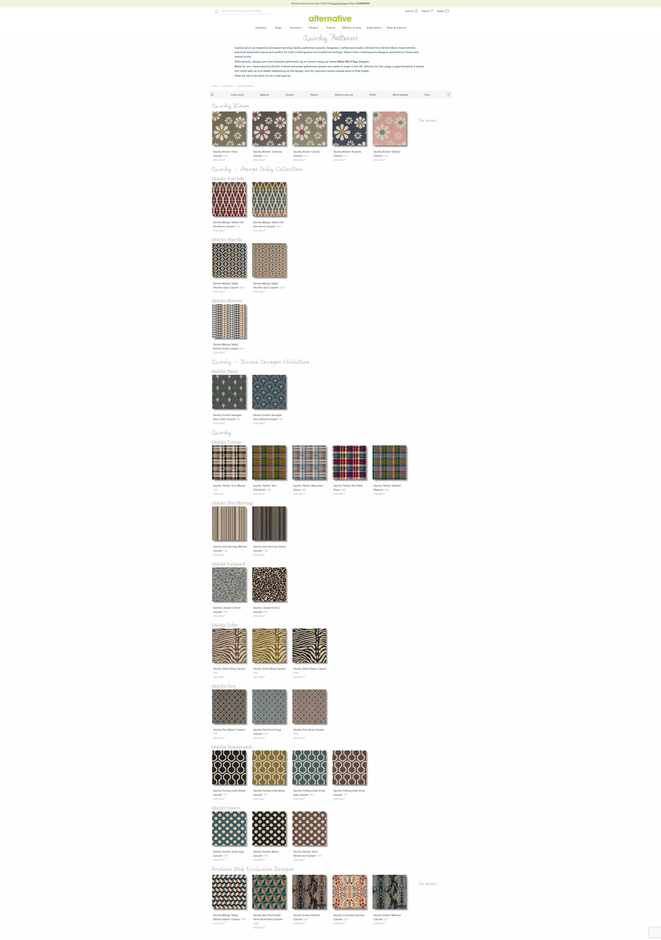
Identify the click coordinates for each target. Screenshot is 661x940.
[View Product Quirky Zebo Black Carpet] (310, 647)
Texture (289, 94)
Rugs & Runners (339, 3)
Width (373, 94)
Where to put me (344, 94)
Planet (331, 27)
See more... (430, 120)
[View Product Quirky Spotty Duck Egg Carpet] (230, 830)
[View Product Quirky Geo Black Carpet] (230, 708)
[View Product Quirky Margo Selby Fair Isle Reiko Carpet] (230, 201)
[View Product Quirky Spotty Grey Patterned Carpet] (310, 830)
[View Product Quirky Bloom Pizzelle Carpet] (350, 130)
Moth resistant (400, 94)
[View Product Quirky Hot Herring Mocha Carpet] (230, 525)
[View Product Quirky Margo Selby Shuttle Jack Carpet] (270, 261)
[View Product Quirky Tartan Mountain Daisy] (310, 464)
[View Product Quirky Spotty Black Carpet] (270, 830)
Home (215, 85)
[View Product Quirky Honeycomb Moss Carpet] (270, 769)
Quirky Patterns (245, 85)
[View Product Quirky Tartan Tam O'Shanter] (270, 464)
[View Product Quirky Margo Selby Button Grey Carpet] (230, 323)
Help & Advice (396, 27)
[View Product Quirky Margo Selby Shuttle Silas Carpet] (230, 261)
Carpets (260, 27)
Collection (227, 85)
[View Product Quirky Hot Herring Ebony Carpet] (270, 525)
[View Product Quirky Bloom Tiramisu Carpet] (270, 130)
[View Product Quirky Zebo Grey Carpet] (230, 647)
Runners (295, 27)
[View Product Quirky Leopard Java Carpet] (270, 586)
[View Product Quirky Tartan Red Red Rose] (350, 464)
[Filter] (212, 94)
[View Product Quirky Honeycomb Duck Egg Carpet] (310, 769)
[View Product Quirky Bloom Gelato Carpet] (390, 130)
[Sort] (449, 94)
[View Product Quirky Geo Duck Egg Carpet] (270, 708)
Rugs (278, 27)
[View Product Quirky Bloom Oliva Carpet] (230, 130)
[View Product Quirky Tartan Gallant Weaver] (390, 464)
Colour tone (237, 94)
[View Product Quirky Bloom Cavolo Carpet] (310, 130)
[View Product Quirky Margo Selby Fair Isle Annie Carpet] (270, 201)
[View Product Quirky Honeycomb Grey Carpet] (350, 769)
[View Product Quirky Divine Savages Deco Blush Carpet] (270, 393)
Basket (440, 10)
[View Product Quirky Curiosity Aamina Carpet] (350, 893)
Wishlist (425, 10)
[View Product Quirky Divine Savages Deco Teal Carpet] (230, 393)
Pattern (314, 94)
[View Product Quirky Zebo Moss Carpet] (270, 647)
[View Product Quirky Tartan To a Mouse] (230, 464)
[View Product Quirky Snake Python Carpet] (310, 893)
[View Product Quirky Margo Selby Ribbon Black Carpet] (230, 893)
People (313, 27)
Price (427, 94)
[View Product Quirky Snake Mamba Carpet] (390, 893)
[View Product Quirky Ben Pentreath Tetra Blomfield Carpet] (270, 893)
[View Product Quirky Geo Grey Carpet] (310, 708)
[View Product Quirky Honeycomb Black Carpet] (230, 769)
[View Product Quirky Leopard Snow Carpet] (230, 586)
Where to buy (352, 27)
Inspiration (374, 27)
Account (409, 10)
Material (264, 94)
